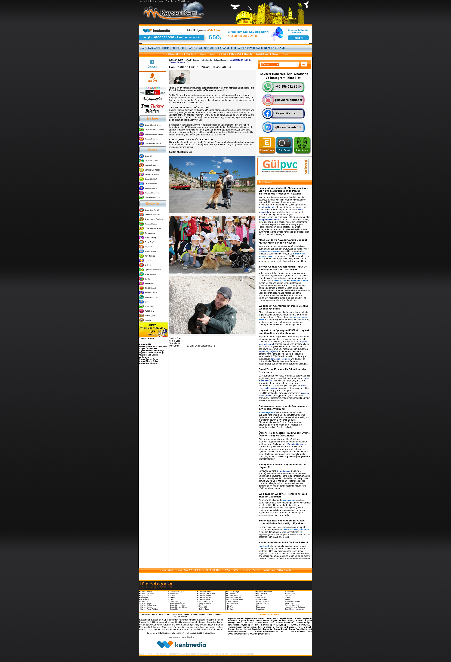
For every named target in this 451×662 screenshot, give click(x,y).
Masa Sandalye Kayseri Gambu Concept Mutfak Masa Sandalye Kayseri (283, 241)
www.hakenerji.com (237, 631)
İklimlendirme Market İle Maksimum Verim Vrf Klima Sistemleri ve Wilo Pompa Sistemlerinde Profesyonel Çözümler (283, 191)
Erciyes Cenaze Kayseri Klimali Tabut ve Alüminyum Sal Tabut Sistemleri (283, 268)
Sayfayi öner (175, 338)
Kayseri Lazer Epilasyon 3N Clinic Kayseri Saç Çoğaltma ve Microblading (284, 331)
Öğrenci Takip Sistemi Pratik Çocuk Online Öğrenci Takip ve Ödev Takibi (284, 434)
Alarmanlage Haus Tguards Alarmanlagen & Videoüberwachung (283, 407)
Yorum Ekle (174, 341)
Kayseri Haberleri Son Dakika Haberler (210, 60)
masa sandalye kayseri (269, 251)
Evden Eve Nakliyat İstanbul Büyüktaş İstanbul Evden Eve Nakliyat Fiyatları (282, 522)
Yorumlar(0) (174, 343)
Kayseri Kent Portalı (180, 60)
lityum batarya (283, 471)
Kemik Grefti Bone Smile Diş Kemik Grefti (283, 542)
